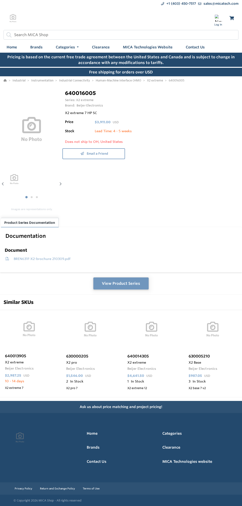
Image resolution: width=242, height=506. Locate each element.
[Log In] (218, 18)
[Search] (8, 34)
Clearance (171, 447)
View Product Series (121, 283)
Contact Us (96, 461)
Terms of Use (91, 488)
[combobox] (121, 34)
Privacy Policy (24, 488)
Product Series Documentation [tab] (29, 223)
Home (92, 433)
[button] (67, 47)
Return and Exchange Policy (58, 488)
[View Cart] (232, 18)
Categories (172, 433)
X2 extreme (85, 100)
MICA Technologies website (187, 461)
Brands (93, 447)
